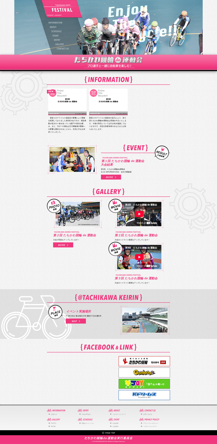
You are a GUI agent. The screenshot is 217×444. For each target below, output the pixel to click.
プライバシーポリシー (150, 423)
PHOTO (53, 423)
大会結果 (115, 423)
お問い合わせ (147, 414)
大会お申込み (86, 414)
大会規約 (115, 426)
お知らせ (54, 414)
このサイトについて (119, 414)
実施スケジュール (88, 423)
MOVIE (53, 426)
